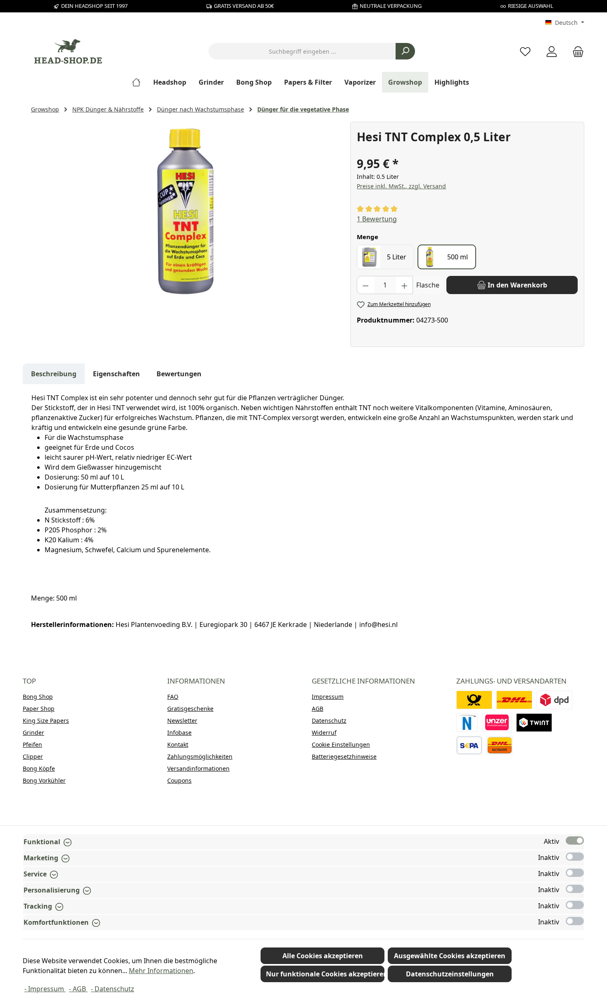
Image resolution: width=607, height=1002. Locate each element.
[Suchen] (405, 51)
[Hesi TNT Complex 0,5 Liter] (186, 210)
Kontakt (177, 744)
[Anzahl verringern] (365, 285)
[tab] (54, 373)
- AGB (78, 988)
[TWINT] (534, 722)
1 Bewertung (377, 218)
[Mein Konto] (552, 51)
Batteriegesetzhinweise (344, 756)
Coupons (179, 780)
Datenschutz (329, 720)
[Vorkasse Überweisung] (469, 745)
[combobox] (302, 51)
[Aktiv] (575, 840)
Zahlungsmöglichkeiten (199, 756)
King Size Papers (46, 720)
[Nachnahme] (499, 745)
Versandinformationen (198, 768)
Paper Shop (39, 708)
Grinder (33, 732)
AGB (317, 708)
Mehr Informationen (161, 970)
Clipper (33, 756)
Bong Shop (38, 696)
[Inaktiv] (575, 856)
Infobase (179, 732)
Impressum (328, 696)
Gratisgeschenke (190, 708)
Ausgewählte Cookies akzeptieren (449, 955)
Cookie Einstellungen (341, 744)
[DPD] (554, 700)
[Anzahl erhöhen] (404, 285)
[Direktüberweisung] (497, 722)
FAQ (172, 696)
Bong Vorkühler (44, 780)
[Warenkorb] (575, 51)
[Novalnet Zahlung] (467, 722)
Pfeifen (32, 744)
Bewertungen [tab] (179, 373)
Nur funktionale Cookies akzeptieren (325, 973)
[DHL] (514, 700)
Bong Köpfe (39, 768)
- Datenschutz (112, 988)
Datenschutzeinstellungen (450, 973)
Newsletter (182, 720)
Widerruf (324, 732)
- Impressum (45, 988)
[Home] (139, 82)
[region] (186, 210)
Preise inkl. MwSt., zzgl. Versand (401, 186)
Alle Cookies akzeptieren (322, 955)
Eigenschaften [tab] (116, 373)
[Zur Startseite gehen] (68, 51)
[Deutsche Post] (474, 700)
